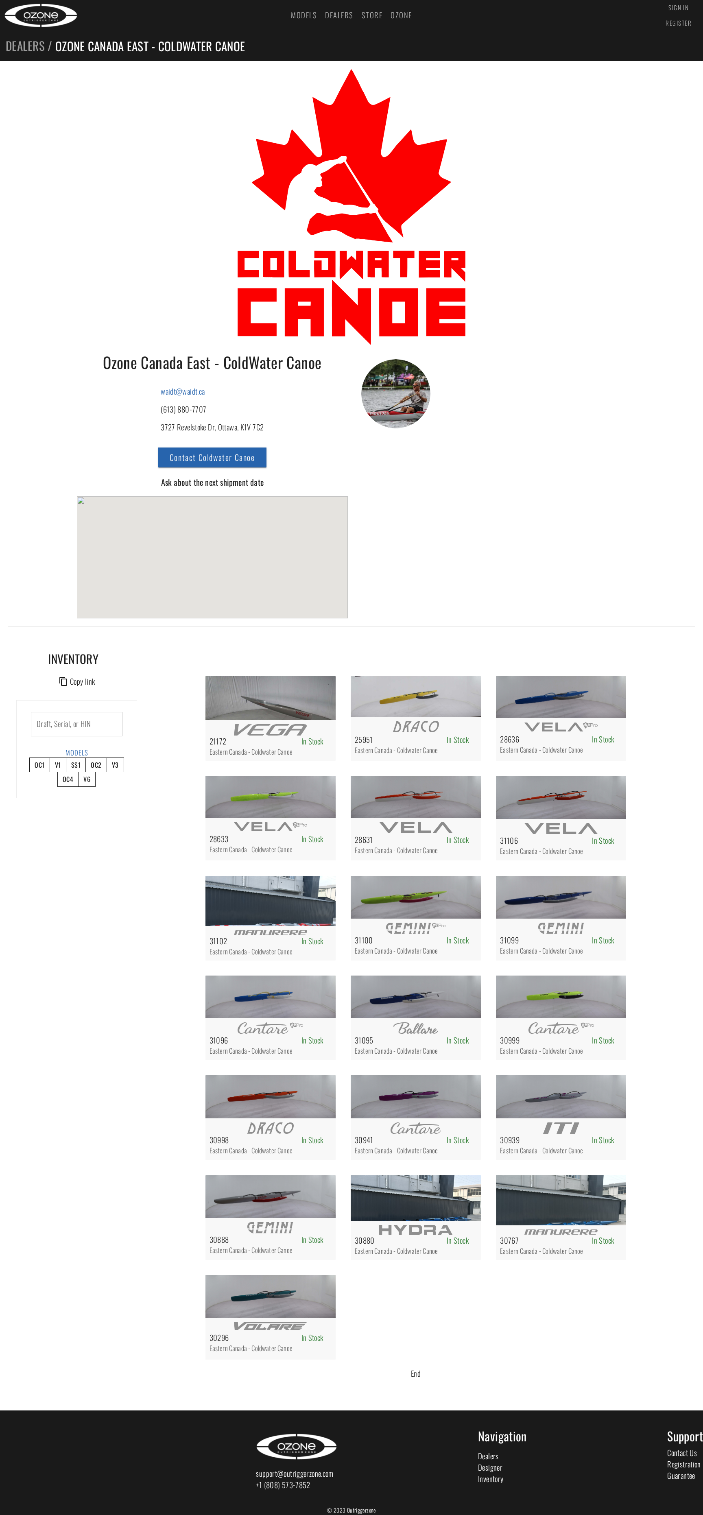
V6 (86, 779)
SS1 (76, 765)
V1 (58, 765)
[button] (212, 545)
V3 (115, 765)
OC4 (68, 779)
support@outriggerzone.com (294, 1473)
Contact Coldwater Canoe (212, 457)
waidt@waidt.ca (183, 391)
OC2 (96, 765)
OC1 (39, 765)
